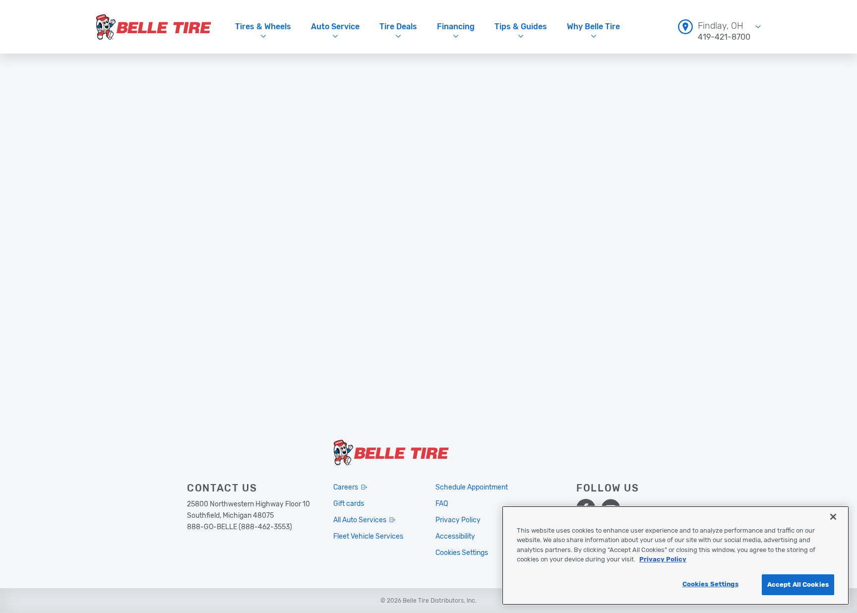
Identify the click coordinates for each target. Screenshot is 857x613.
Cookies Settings (710, 584)
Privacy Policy (662, 559)
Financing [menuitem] (456, 26)
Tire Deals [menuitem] (398, 26)
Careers (345, 487)
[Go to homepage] (153, 27)
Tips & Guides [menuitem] (520, 26)
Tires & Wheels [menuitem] (263, 26)
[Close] (833, 517)
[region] (675, 555)
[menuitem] (719, 26)
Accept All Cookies (798, 584)
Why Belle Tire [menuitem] (593, 26)
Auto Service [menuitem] (335, 26)
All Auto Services (359, 520)
